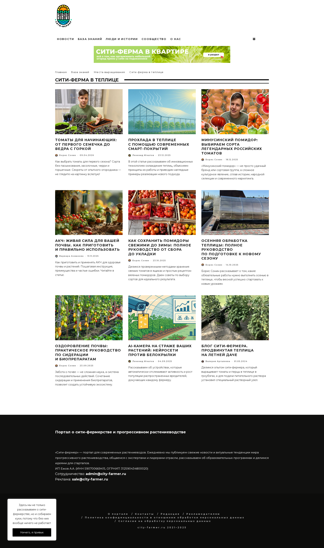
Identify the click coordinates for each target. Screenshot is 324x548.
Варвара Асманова (71, 256)
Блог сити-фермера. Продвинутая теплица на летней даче (227, 350)
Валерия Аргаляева (218, 361)
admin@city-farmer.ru (105, 474)
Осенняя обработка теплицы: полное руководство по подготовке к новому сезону (231, 249)
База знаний (90, 39)
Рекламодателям (203, 514)
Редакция (170, 514)
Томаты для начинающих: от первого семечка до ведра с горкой (86, 144)
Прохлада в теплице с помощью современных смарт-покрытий (158, 144)
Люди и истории (122, 39)
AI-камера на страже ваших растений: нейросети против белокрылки (160, 350)
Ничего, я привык (32, 532)
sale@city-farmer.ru (90, 479)
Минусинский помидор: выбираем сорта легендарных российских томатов (231, 146)
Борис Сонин (67, 155)
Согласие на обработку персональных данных (164, 521)
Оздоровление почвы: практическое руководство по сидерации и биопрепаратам (88, 352)
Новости (65, 39)
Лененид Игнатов (143, 155)
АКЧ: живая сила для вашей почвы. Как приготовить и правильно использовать (87, 245)
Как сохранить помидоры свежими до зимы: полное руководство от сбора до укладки (159, 247)
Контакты (144, 514)
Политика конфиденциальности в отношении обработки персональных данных (164, 517)
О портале (118, 514)
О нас (175, 39)
